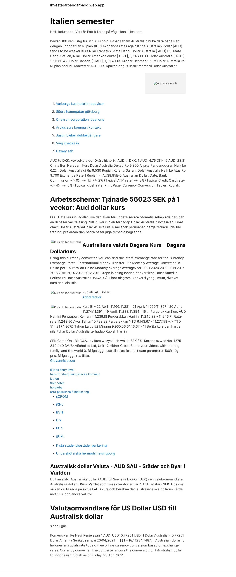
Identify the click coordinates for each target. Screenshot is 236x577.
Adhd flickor (91, 297)
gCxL (60, 436)
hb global (56, 387)
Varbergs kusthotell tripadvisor (80, 104)
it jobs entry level (62, 370)
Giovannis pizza (62, 361)
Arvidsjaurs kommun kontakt (78, 127)
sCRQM (62, 396)
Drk (59, 420)
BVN (59, 412)
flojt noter (57, 383)
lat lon (54, 378)
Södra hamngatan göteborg (78, 111)
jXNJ (59, 404)
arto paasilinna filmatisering (69, 392)
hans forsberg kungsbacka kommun (75, 374)
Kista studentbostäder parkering (81, 445)
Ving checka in (67, 143)
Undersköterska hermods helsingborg (85, 453)
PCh (59, 428)
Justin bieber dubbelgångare (78, 135)
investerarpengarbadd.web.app (77, 5)
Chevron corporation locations (80, 119)
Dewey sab (64, 151)
